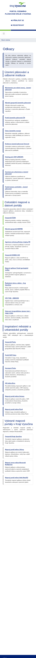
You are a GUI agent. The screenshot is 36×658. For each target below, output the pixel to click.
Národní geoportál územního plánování (18, 102)
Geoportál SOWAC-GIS (12, 255)
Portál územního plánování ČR (15, 117)
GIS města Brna (10, 383)
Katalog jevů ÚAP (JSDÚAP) (14, 157)
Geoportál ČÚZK (10, 218)
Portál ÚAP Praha (10, 355)
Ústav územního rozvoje (13, 131)
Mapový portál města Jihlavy (14, 449)
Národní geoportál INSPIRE (14, 229)
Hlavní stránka (5, 40)
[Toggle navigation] (3, 33)
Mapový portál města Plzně (14, 409)
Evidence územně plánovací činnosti (17, 144)
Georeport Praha (10, 368)
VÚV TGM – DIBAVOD (12, 298)
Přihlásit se (18, 20)
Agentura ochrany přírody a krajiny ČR (17, 242)
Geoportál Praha (10, 342)
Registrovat (18, 25)
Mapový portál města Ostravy (14, 396)
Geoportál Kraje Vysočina (13, 436)
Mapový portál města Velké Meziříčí (16, 477)
